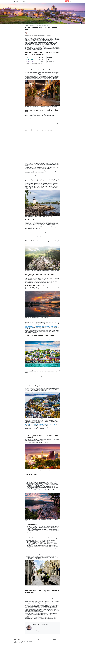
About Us (39, 639)
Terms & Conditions (56, 640)
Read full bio (36, 632)
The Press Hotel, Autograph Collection (46, 379)
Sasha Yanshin (30, 32)
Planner (67, 1)
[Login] (70, 1)
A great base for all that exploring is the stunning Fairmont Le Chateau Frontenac (40, 424)
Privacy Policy (55, 639)
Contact (39, 640)
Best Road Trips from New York (30, 25)
